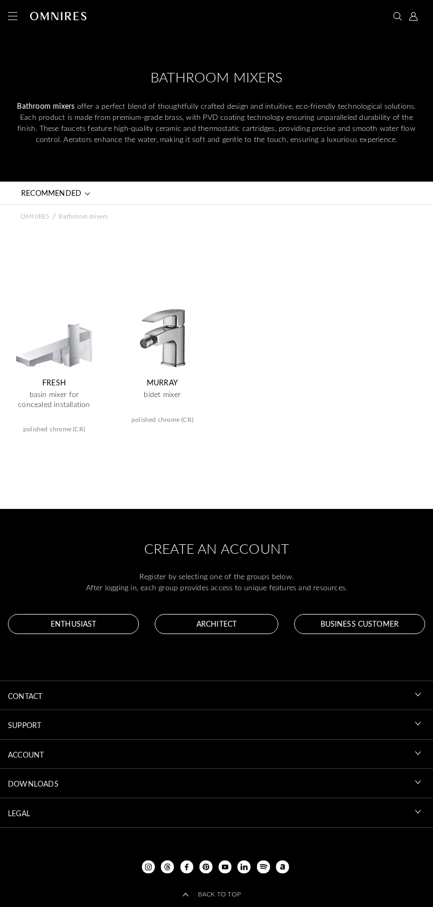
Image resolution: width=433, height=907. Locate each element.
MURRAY (162, 383)
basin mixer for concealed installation (54, 399)
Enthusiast (73, 624)
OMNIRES (35, 216)
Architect (216, 624)
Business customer (360, 624)
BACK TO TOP (219, 894)
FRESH (54, 383)
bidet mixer (162, 394)
